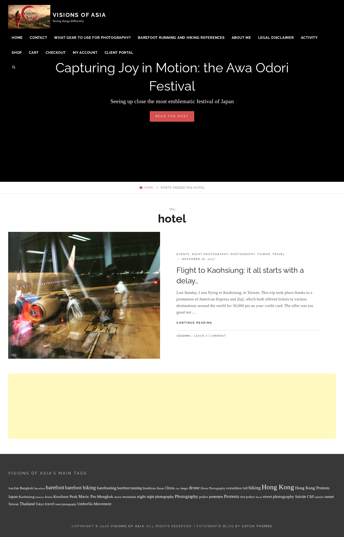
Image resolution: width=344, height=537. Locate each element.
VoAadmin (183, 335)
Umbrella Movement (94, 504)
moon (117, 497)
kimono (40, 497)
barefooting (106, 488)
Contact (38, 38)
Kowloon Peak (65, 496)
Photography (243, 254)
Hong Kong (278, 487)
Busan (160, 488)
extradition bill (237, 488)
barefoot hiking (80, 487)
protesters (216, 497)
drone (194, 487)
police (203, 497)
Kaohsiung (27, 497)
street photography (278, 496)
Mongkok (105, 496)
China (170, 488)
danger (184, 488)
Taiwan (263, 254)
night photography (160, 496)
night (141, 496)
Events (183, 254)
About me (241, 38)
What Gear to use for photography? (92, 38)
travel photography (65, 504)
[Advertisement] (148, 406)
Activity (309, 38)
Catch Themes (257, 526)
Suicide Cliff (304, 497)
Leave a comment (210, 335)
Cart (34, 53)
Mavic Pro (87, 496)
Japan (13, 496)
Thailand (27, 503)
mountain (129, 497)
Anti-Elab (13, 488)
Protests (231, 496)
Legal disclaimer (276, 38)
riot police (247, 497)
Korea (48, 497)
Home (17, 38)
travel (50, 504)
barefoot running (129, 488)
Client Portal (119, 53)
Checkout (56, 53)
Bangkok (26, 488)
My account (85, 53)
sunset (329, 497)
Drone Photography (213, 488)
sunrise (319, 497)
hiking (255, 487)
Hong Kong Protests (312, 488)
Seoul (259, 497)
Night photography (210, 254)
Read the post (174, 118)
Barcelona (39, 488)
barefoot (55, 487)
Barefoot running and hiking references (181, 38)
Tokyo (40, 504)
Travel (278, 254)
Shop (17, 53)
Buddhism (149, 488)
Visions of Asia (79, 14)
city (177, 488)
